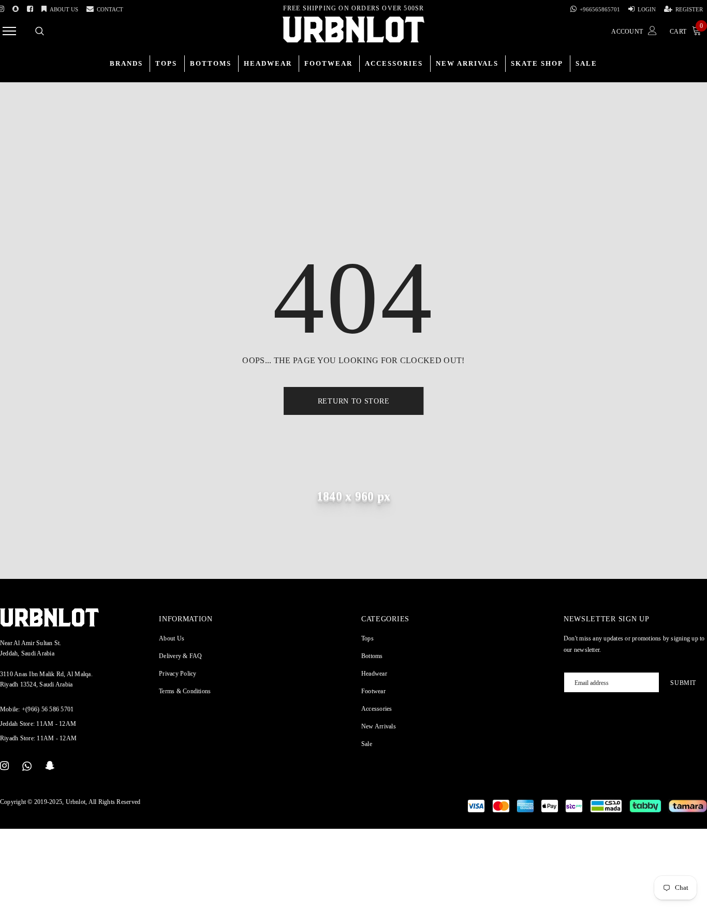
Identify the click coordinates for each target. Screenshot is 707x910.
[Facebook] (30, 7)
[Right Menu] (9, 30)
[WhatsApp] (27, 766)
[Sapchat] (15, 7)
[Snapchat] (50, 766)
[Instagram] (4, 766)
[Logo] (353, 29)
